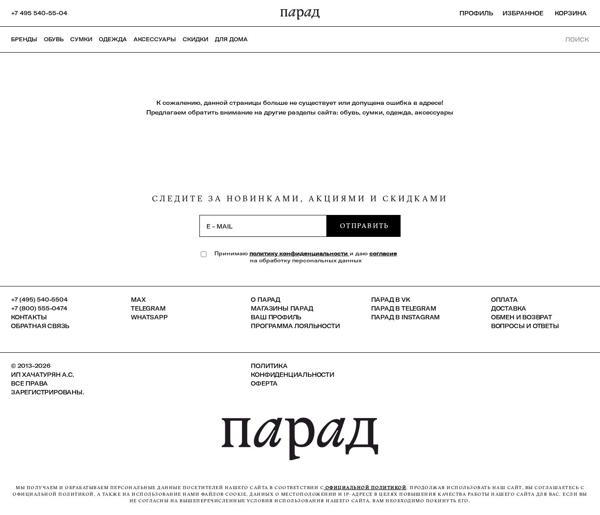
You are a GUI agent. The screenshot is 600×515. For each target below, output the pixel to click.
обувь (349, 112)
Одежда (113, 39)
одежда (398, 112)
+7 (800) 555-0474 (39, 308)
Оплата (504, 299)
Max (138, 299)
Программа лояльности (295, 325)
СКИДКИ (195, 39)
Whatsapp (149, 317)
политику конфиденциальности (299, 253)
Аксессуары (155, 39)
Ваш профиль (276, 317)
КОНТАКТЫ (29, 317)
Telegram (148, 308)
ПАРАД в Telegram (403, 308)
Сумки (81, 39)
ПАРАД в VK (390, 299)
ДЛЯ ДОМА (231, 39)
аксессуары (434, 112)
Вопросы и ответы (525, 325)
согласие (383, 253)
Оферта (264, 383)
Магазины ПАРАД (282, 308)
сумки (372, 112)
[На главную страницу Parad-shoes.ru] (300, 13)
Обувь (54, 39)
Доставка (508, 308)
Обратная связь (40, 325)
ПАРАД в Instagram (405, 317)
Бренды (24, 39)
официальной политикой (365, 487)
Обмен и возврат (521, 317)
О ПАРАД (265, 299)
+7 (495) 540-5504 (39, 299)
